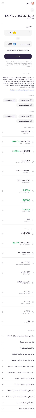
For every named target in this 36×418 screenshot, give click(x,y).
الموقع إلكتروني (25, 100)
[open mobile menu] (3, 3)
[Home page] (30, 3)
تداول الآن (18, 56)
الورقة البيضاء (8, 100)
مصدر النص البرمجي (24, 105)
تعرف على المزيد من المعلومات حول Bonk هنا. (22, 90)
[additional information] (2, 132)
